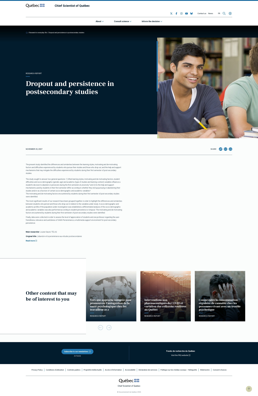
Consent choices (220, 370)
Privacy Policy (37, 370)
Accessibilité (130, 370)
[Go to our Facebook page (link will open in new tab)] (176, 13)
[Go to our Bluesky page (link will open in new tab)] (191, 13)
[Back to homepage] (27, 33)
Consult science (121, 21)
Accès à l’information (113, 370)
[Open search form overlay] (224, 13)
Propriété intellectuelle (93, 370)
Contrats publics (73, 370)
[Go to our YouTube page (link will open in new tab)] (186, 13)
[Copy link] (220, 149)
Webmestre (205, 370)
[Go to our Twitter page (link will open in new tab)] (171, 13)
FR (219, 13)
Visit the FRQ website (179, 355)
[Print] (230, 149)
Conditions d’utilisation (55, 370)
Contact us (202, 13)
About (98, 21)
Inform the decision (151, 21)
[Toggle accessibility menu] (230, 13)
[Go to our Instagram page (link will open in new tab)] (181, 13)
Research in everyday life (38, 33)
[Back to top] (249, 389)
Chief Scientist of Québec (72, 5)
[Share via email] (225, 149)
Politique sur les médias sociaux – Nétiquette (179, 370)
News (210, 13)
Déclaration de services (148, 370)
